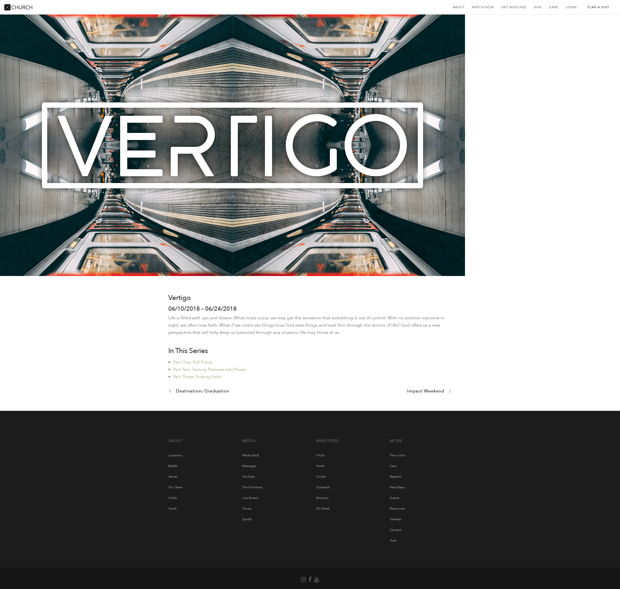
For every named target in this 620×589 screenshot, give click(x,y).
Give (393, 540)
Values (173, 476)
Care (393, 466)
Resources (397, 508)
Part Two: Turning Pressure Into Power (209, 370)
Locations (175, 455)
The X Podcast (252, 487)
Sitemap (395, 519)
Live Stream (250, 498)
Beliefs (173, 466)
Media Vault (250, 455)
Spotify (247, 519)
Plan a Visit (397, 455)
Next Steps (397, 487)
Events (394, 498)
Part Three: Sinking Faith (197, 377)
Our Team (175, 487)
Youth (172, 508)
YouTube (248, 476)
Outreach (323, 487)
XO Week (323, 508)
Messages (249, 466)
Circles (321, 476)
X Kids (172, 498)
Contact (395, 530)
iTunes (246, 508)
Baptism (395, 476)
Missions (322, 498)
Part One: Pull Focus (192, 362)
